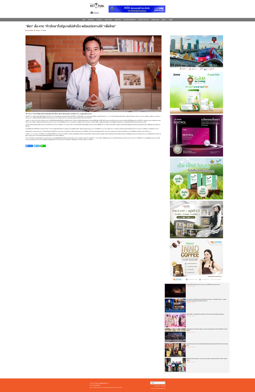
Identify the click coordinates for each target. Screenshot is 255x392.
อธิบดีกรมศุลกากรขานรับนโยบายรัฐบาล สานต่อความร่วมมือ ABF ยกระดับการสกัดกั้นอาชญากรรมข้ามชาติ (206, 329)
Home (83, 20)
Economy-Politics (143, 20)
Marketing (118, 20)
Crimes (171, 20)
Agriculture (155, 20)
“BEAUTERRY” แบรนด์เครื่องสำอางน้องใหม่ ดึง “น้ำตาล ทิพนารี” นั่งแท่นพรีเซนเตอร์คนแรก (205, 314)
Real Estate (108, 20)
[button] (137, 9)
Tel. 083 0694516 (95, 385)
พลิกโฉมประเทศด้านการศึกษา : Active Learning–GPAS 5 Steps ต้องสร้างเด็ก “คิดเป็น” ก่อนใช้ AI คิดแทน (206, 359)
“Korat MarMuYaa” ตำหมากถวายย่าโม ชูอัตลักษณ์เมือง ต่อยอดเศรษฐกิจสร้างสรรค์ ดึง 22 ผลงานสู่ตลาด (207, 344)
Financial (99, 20)
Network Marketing (129, 20)
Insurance (91, 20)
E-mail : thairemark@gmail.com (99, 383)
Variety (164, 20)
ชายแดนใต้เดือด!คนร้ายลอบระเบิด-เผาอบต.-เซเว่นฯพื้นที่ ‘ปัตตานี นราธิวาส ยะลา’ (203, 284)
